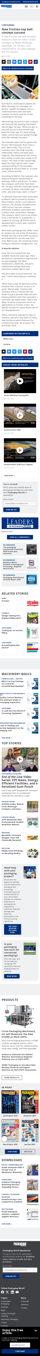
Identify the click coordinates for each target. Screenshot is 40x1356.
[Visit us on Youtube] (17, 1292)
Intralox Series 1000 (12, 430)
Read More (12, 976)
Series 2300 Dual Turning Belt (16, 395)
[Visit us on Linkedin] (12, 1292)
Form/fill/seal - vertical (12, 679)
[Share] (14, 62)
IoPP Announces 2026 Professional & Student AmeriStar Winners (13, 822)
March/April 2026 (10, 1144)
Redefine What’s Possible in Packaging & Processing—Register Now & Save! (13, 565)
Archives (28, 1152)
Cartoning (6, 708)
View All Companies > (20, 537)
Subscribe (12, 1152)
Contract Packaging (10, 1194)
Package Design (8, 802)
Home (4, 598)
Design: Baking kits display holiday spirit (11, 616)
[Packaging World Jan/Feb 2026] (29, 1130)
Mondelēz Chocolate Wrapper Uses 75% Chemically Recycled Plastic (11, 837)
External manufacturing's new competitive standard (12, 1199)
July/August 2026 (10, 1116)
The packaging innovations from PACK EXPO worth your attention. (13, 550)
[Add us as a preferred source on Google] (36, 62)
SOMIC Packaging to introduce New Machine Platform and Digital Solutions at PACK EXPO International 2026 (20, 1067)
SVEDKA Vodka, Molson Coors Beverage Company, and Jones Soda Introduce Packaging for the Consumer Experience (13, 806)
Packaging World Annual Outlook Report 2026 (13, 578)
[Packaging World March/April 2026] (10, 1130)
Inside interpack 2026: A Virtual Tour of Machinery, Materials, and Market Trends (13, 1170)
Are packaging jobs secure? (11, 646)
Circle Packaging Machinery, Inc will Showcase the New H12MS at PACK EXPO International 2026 (19, 1034)
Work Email (8, 499)
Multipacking (7, 1209)
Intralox (6, 344)
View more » (9, 476)
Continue (20, 1351)
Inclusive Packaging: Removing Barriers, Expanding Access (11, 1184)
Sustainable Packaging (11, 774)
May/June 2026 (30, 1116)
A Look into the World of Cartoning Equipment (13, 712)
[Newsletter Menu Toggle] (26, 6)
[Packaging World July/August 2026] (10, 1101)
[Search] (32, 6)
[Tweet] (25, 62)
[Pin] (30, 62)
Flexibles (5, 613)
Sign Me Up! (11, 510)
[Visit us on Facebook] (2, 1292)
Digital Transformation (12, 1165)
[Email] (9, 62)
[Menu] (37, 6)
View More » (7, 738)
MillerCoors (8, 339)
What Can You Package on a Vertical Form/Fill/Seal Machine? (13, 683)
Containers (8, 25)
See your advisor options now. (13, 929)
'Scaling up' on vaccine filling (12, 631)
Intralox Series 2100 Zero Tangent (18, 464)
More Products (11, 1078)
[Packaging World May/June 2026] (29, 1101)
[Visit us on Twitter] (7, 1292)
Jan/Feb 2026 (30, 1144)
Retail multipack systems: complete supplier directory (10, 1214)
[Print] (4, 62)
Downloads (7, 1180)
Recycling (6, 848)
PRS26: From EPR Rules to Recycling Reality (12, 852)
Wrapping (6, 833)
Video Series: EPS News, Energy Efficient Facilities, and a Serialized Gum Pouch (20, 781)
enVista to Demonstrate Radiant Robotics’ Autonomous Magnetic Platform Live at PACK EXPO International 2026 (17, 1057)
